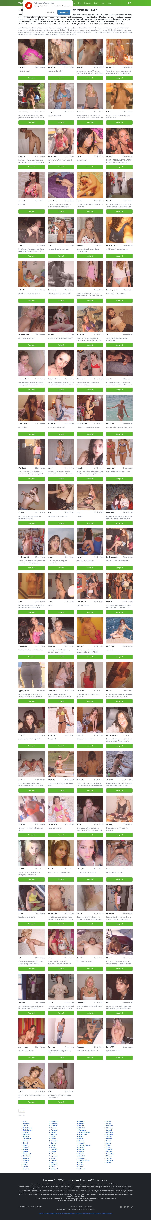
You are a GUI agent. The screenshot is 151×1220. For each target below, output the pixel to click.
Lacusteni (54, 1149)
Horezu (53, 1145)
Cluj (79, 3)
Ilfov (103, 3)
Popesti (81, 1154)
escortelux (65, 1213)
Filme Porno (88, 1206)
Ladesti (53, 1151)
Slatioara (109, 1128)
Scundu (108, 1121)
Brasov (96, 3)
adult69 (50, 1213)
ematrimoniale (57, 1213)
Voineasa (109, 1160)
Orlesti (80, 1139)
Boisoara (26, 1141)
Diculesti (26, 1169)
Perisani (81, 1147)
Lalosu (53, 1154)
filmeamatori (71, 1213)
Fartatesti (54, 1126)
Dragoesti (54, 1123)
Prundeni (81, 1156)
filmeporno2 (79, 1213)
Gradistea (54, 1141)
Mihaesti (81, 1123)
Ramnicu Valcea (83, 1160)
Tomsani (109, 1149)
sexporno (104, 1213)
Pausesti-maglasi (84, 1145)
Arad (109, 3)
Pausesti (81, 1143)
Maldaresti (54, 1169)
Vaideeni (109, 1151)
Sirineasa (109, 1126)
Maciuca (54, 1162)
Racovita (81, 1158)
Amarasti (26, 1123)
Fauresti (53, 1128)
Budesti (25, 1145)
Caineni (25, 1151)
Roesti (80, 1162)
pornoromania (93, 1213)
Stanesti (109, 1130)
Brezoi (25, 1143)
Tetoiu (108, 1145)
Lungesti (54, 1160)
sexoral (99, 1213)
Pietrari (81, 1151)
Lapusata (54, 1156)
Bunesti (25, 1149)
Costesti (26, 1160)
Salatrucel (81, 1169)
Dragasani (54, 1121)
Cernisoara (27, 1156)
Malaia (53, 1167)
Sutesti (108, 1143)
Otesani (81, 1141)
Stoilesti (109, 1136)
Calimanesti (27, 1154)
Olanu (80, 1136)
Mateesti (81, 1121)
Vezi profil (31, 78)
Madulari (54, 1164)
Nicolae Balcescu (84, 1132)
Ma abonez (64, 12)
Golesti (53, 1139)
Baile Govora (27, 1128)
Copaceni (26, 1158)
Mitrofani (81, 1128)
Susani (108, 1141)
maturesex (85, 1213)
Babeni (25, 1126)
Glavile (53, 1136)
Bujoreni (26, 1147)
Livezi (53, 1158)
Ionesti (53, 1147)
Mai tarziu (50, 12)
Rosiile (80, 1164)
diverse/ (41, 1213)
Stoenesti (109, 1134)
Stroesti (109, 1139)
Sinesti (108, 1123)
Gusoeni (53, 1143)
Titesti (108, 1147)
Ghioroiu (54, 1134)
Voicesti (109, 1158)
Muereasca (82, 1130)
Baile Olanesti (27, 1130)
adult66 (46, 1213)
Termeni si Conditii (76, 1206)
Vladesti (109, 1156)
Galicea (53, 1132)
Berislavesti (27, 1139)
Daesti (25, 1164)
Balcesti (26, 1132)
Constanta (87, 3)
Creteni (25, 1162)
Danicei (25, 1167)
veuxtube (109, 1213)
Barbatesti (26, 1134)
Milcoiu (81, 1126)
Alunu (25, 1121)
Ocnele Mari (82, 1134)
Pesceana (81, 1149)
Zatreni (108, 1162)
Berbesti (26, 1136)
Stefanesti (109, 1132)
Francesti (54, 1130)
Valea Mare (110, 1154)
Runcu (80, 1167)
